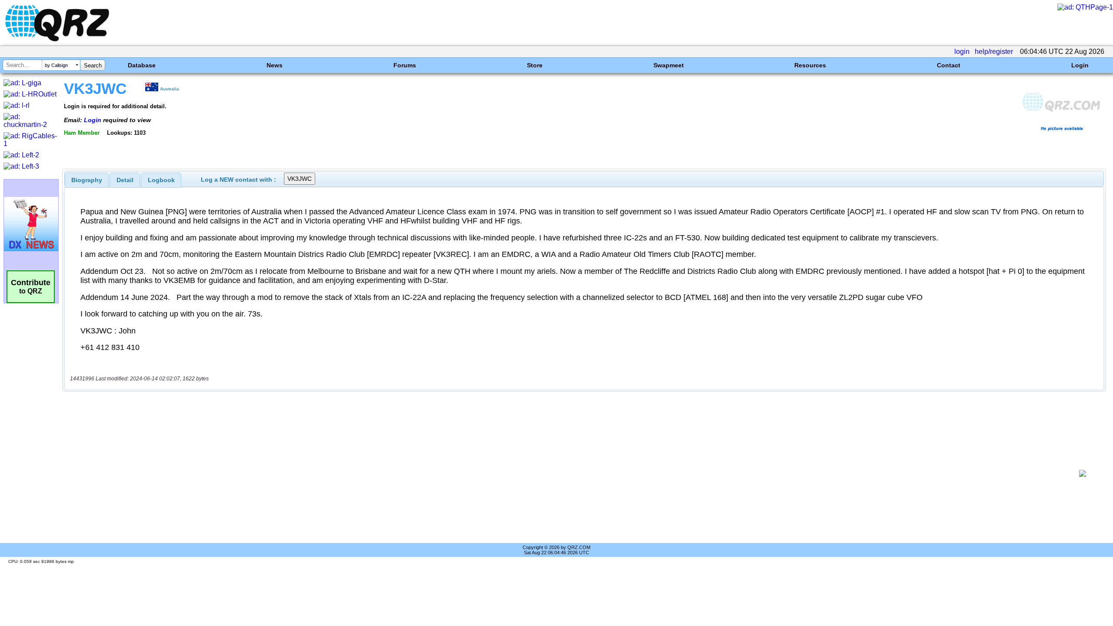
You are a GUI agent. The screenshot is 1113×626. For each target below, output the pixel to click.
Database (142, 65)
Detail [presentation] (125, 179)
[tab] (87, 180)
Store (535, 65)
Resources (810, 65)
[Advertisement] (568, 473)
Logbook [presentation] (161, 179)
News (275, 65)
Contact (948, 65)
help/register (994, 51)
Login (1080, 65)
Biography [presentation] (86, 179)
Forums (404, 65)
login (962, 51)
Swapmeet (668, 65)
